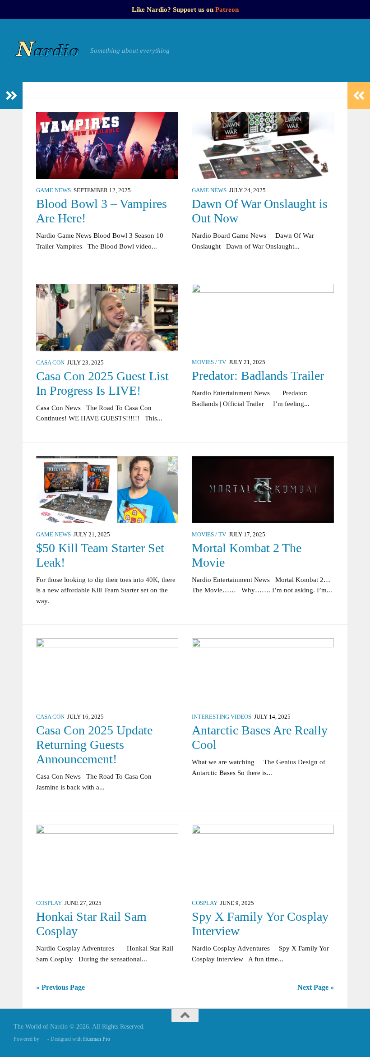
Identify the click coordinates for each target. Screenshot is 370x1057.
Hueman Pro (96, 1039)
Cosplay (49, 903)
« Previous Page (60, 987)
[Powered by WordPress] (43, 1039)
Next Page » (315, 987)
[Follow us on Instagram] (317, 1033)
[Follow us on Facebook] (301, 1033)
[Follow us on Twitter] (334, 1033)
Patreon (227, 9)
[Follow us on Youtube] (350, 1033)
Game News (53, 190)
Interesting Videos (221, 717)
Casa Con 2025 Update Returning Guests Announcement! (94, 744)
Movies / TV (209, 362)
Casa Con (50, 363)
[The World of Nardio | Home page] (47, 50)
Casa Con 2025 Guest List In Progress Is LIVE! (102, 383)
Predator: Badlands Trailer (258, 376)
